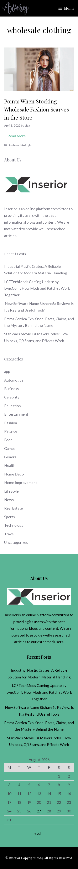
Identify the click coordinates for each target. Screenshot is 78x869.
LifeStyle (25, 145)
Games (9, 448)
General (10, 457)
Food (8, 439)
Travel (9, 534)
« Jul (37, 833)
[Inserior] (15, 8)
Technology (13, 525)
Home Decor (14, 474)
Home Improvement (20, 482)
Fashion (14, 145)
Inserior (10, 208)
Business (11, 388)
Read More (16, 136)
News (9, 499)
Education (12, 405)
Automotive (14, 380)
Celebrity (11, 397)
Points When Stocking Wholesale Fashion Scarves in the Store (36, 109)
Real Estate (13, 508)
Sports (9, 517)
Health (9, 465)
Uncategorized (16, 542)
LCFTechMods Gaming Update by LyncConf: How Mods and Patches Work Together (37, 288)
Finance (10, 431)
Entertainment (16, 414)
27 (39, 811)
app (7, 371)
